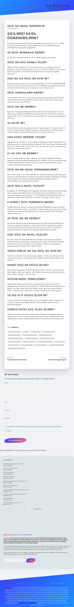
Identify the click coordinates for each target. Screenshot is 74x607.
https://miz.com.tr (22, 450)
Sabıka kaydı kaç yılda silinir (15, 338)
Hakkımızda (33, 7)
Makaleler (14, 327)
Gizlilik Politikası (16, 7)
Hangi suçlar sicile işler (45, 335)
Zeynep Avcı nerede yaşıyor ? (10, 468)
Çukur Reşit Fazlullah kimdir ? (10, 485)
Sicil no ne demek (59, 341)
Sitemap (43, 450)
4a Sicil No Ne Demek (49, 331)
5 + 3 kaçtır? (8, 431)
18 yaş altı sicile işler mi (14, 331)
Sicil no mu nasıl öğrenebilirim (45, 341)
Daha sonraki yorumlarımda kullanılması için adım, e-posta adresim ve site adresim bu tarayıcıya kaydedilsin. (34, 426)
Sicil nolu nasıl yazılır (13, 345)
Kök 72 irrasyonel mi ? (8, 472)
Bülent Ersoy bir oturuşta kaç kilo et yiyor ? (14, 463)
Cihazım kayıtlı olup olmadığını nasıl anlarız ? (14, 494)
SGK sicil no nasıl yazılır (14, 341)
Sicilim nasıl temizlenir (40, 345)
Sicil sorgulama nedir (27, 345)
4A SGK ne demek (36, 331)
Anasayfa (7, 7)
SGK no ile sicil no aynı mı (47, 338)
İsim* (6, 402)
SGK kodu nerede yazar (32, 338)
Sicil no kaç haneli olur (29, 341)
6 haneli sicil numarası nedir (30, 335)
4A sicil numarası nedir (14, 335)
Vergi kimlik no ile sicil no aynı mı (16, 348)
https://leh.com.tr (34, 450)
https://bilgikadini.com (7, 450)
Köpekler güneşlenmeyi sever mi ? (12, 502)
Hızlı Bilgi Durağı (57, 5)
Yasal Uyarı (25, 7)
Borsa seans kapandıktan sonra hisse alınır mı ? (15, 481)
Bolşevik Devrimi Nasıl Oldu (17, 360)
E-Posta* (7, 410)
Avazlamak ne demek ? (9, 476)
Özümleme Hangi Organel (57, 360)
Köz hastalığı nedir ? (8, 498)
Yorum (6, 382)
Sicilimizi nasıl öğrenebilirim (56, 345)
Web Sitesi (7, 418)
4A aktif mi (25, 331)
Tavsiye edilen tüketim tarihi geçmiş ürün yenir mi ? (16, 489)
